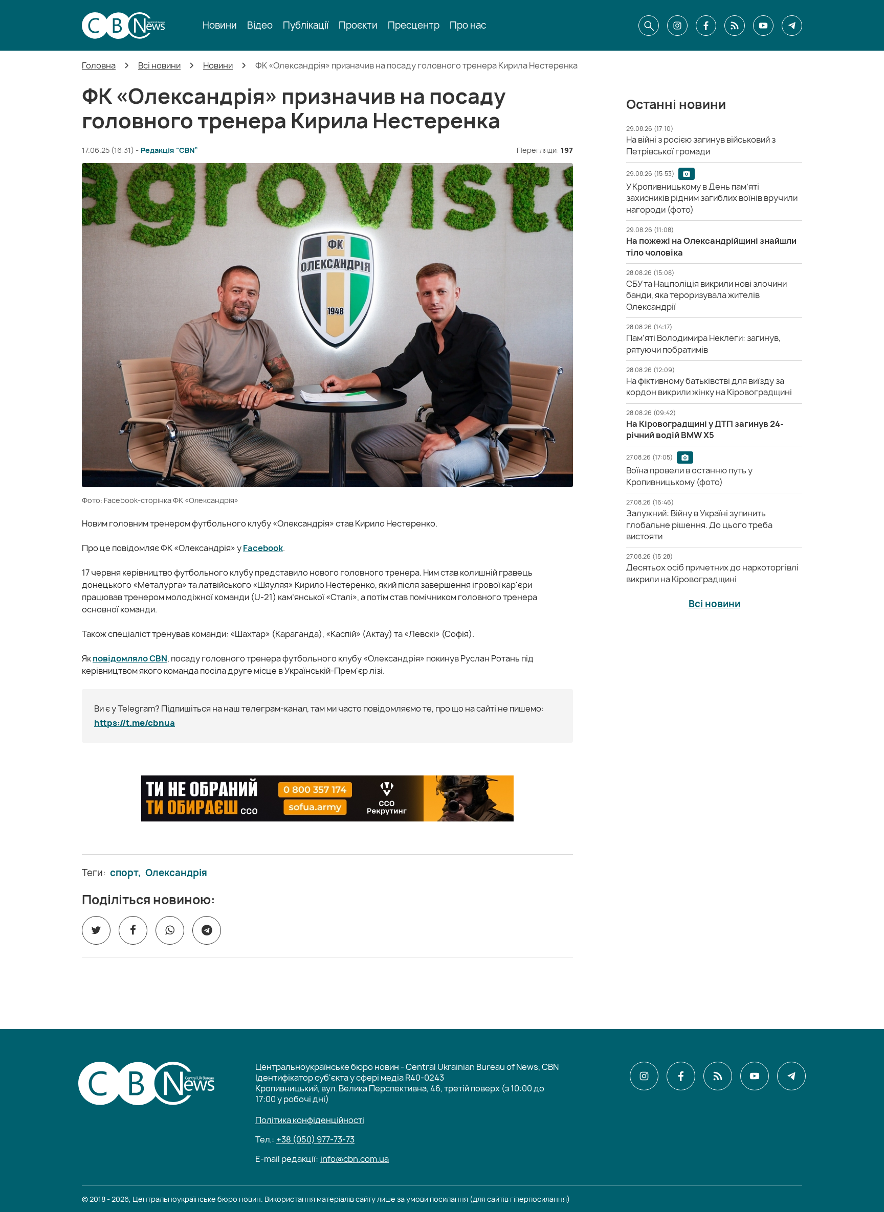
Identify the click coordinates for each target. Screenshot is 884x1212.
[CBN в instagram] (677, 25)
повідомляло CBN (130, 658)
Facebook (263, 548)
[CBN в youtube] (763, 25)
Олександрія (176, 873)
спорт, (125, 873)
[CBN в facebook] (706, 25)
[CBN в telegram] (792, 25)
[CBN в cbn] (734, 25)
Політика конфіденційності (309, 1120)
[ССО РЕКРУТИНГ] (327, 798)
